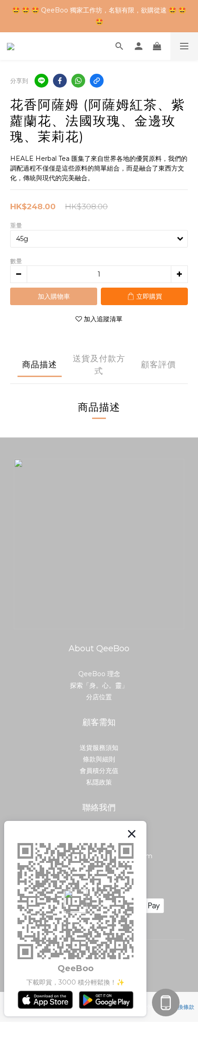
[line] (41, 81)
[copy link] (97, 81)
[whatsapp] (78, 81)
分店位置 (99, 697)
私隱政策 (99, 782)
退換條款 (183, 1006)
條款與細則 (99, 759)
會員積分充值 (99, 771)
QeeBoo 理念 (99, 674)
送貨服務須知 (99, 747)
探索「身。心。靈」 (99, 685)
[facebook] (60, 81)
